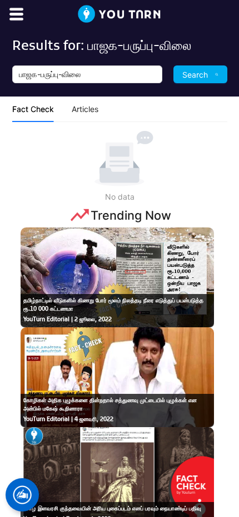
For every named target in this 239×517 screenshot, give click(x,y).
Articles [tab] (85, 109)
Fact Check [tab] (33, 109)
